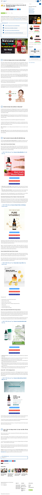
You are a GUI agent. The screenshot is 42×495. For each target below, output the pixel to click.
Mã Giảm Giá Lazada (31, 11)
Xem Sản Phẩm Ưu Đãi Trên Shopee (15, 235)
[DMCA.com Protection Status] (31, 489)
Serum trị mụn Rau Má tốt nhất (20, 321)
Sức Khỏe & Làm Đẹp (6, 3)
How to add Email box (32, 62)
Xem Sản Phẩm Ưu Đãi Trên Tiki (14, 232)
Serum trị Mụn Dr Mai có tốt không (18, 205)
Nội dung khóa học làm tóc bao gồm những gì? (4, 474)
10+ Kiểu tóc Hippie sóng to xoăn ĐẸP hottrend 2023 (18, 474)
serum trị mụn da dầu (17, 18)
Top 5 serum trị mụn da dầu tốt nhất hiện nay (12, 30)
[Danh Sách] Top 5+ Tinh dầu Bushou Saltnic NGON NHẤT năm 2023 (11, 475)
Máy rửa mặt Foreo (18, 487)
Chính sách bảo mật (31, 487)
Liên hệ (29, 486)
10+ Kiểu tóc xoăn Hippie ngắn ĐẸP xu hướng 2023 (24, 474)
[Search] (36, 1)
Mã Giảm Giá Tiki (31, 10)
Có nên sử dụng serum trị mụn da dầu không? (12, 25)
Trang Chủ (2, 3)
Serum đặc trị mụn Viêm (19, 262)
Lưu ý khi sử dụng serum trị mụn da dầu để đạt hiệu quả (14, 32)
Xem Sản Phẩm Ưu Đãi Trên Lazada (15, 183)
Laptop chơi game (18, 486)
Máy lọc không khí (18, 488)
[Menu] (2, 1)
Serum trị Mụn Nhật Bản (19, 152)
